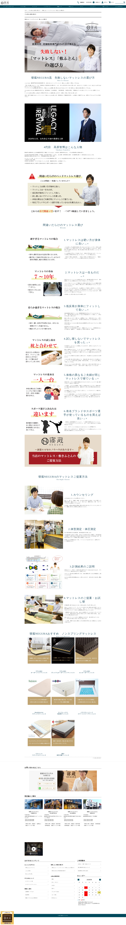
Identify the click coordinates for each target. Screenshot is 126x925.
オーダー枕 (23, 6)
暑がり (53, 888)
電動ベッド (59, 6)
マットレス (34, 6)
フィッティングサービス (8, 6)
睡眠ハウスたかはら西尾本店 (31, 897)
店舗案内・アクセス (29, 891)
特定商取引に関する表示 (83, 870)
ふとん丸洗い (28, 870)
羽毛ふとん (71, 6)
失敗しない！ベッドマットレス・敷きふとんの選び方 (63, 867)
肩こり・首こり (55, 882)
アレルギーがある (55, 891)
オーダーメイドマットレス (30, 884)
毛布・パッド (105, 6)
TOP (26, 10)
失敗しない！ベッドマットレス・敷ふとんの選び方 (36, 19)
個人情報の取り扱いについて (84, 867)
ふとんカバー (93, 6)
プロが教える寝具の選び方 (34, 10)
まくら (81, 6)
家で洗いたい (54, 897)
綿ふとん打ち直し (29, 873)
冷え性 (53, 885)
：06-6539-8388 (85, 2)
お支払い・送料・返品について (84, 864)
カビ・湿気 (54, 894)
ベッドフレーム (47, 6)
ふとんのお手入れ (119, 6)
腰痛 (53, 879)
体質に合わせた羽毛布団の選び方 (58, 870)
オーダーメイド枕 (29, 881)
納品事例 (27, 894)
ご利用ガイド (97, 2)
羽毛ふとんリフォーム (30, 867)
